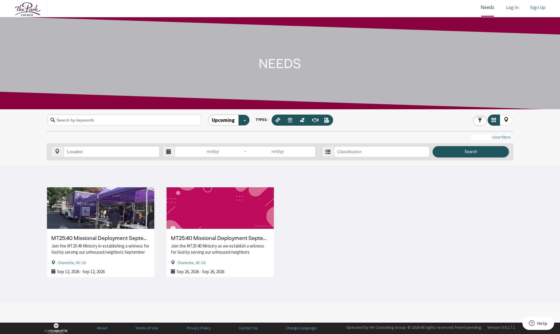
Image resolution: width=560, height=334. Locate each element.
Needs (487, 7)
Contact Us (248, 327)
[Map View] (506, 120)
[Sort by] (244, 120)
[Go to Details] (100, 208)
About (102, 327)
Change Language (301, 327)
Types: (262, 119)
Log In (512, 7)
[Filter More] (480, 121)
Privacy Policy (199, 327)
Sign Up (537, 7)
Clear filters (501, 137)
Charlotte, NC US (71, 262)
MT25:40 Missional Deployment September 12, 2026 (114, 238)
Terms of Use (146, 327)
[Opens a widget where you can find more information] (538, 323)
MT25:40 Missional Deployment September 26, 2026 (234, 238)
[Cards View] (494, 120)
